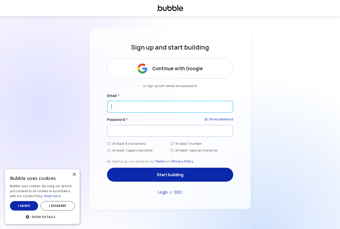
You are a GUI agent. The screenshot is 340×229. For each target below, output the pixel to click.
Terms (160, 161)
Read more (52, 196)
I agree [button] (24, 206)
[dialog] (42, 196)
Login (163, 192)
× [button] (74, 174)
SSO (178, 192)
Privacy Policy (182, 161)
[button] (42, 216)
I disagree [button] (57, 206)
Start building (170, 174)
